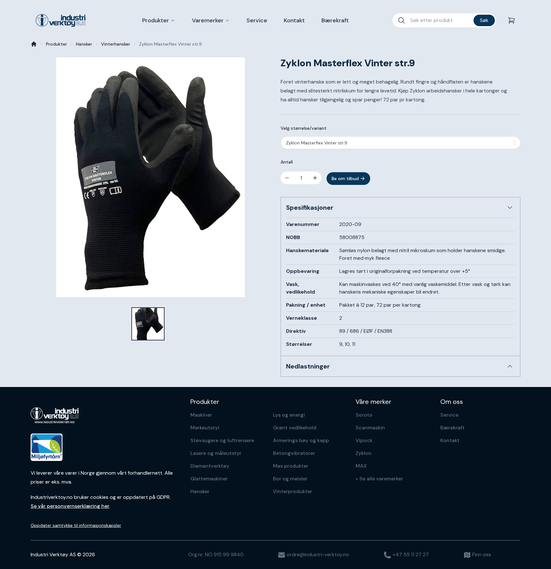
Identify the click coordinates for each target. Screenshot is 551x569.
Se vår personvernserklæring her (70, 506)
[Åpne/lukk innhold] (510, 207)
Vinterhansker (115, 44)
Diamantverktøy (209, 466)
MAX (361, 466)
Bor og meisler (290, 478)
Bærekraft (452, 427)
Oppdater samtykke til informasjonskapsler (76, 525)
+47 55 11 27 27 (410, 554)
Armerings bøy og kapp (301, 440)
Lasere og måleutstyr (215, 453)
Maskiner (201, 415)
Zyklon (363, 453)
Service (449, 415)
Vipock (364, 440)
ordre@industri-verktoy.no (317, 554)
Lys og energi (289, 415)
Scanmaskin (370, 427)
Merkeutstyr (205, 427)
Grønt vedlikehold (294, 427)
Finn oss (481, 554)
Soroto (364, 415)
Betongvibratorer (294, 453)
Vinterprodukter (292, 491)
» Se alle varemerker (379, 478)
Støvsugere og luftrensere (222, 440)
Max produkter (290, 466)
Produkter (56, 44)
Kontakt (449, 440)
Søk (484, 20)
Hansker (84, 44)
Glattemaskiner (209, 478)
